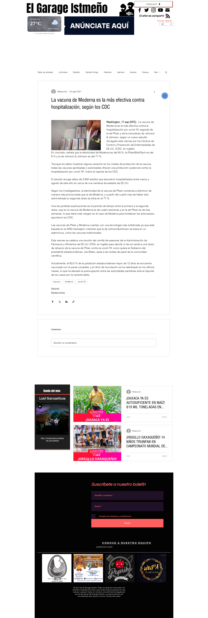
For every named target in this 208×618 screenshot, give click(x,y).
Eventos (133, 72)
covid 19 (82, 281)
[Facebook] (140, 10)
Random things (92, 72)
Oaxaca (145, 72)
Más (156, 72)
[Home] (164, 95)
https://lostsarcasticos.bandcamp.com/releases (52, 439)
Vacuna (56, 281)
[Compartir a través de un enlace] (73, 301)
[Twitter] (147, 10)
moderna (69, 281)
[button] (166, 72)
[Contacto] (167, 10)
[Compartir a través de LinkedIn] (66, 301)
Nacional (120, 72)
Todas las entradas (45, 72)
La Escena (63, 72)
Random (76, 72)
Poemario (107, 72)
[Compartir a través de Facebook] (52, 301)
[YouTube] (160, 10)
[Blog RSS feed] (168, 16)
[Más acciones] (154, 91)
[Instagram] (153, 10)
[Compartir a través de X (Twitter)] (59, 301)
